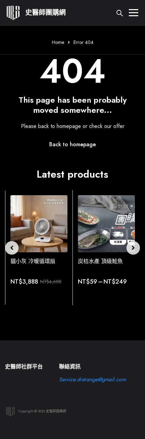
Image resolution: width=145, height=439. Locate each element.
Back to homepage (72, 144)
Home (58, 42)
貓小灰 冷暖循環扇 (32, 261)
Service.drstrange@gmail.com (92, 379)
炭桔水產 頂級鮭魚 (100, 261)
